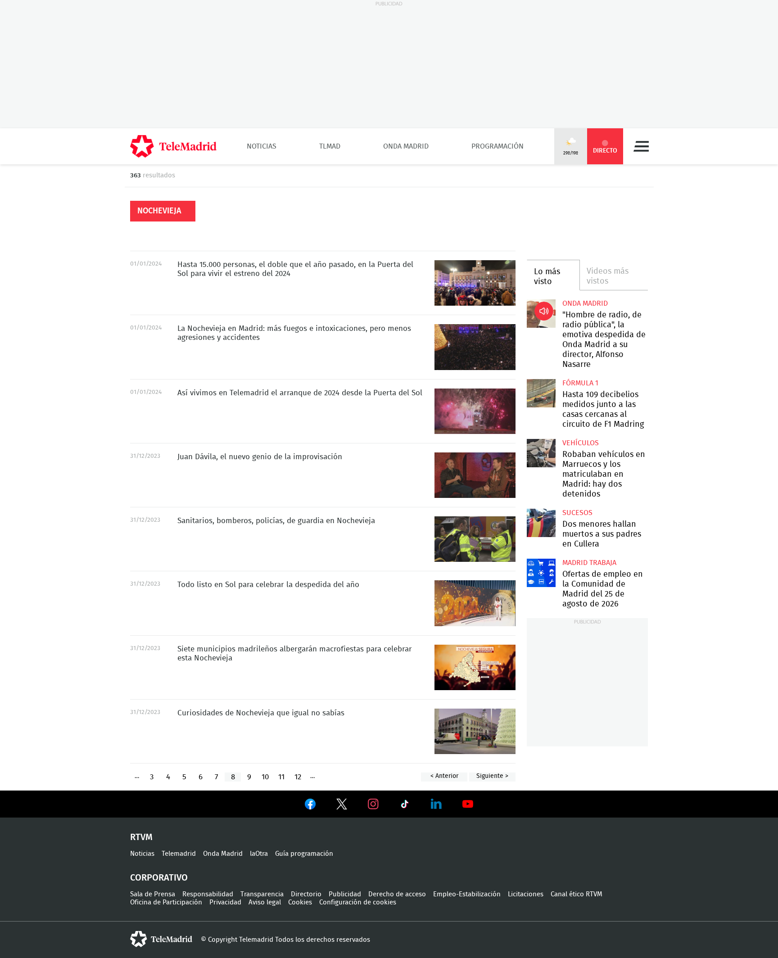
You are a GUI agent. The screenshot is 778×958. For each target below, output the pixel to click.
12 (297, 777)
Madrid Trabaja (589, 562)
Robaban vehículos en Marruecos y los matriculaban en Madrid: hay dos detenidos (541, 453)
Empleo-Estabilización (467, 894)
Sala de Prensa (152, 894)
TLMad (329, 146)
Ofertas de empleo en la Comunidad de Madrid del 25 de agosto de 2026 (541, 573)
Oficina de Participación (166, 902)
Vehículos (580, 443)
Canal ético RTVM (576, 894)
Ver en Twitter (342, 806)
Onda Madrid (406, 146)
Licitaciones (525, 894)
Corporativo (159, 877)
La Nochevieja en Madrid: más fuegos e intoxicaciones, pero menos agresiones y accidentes (475, 347)
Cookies (300, 902)
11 (281, 777)
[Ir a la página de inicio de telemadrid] (173, 146)
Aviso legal (265, 902)
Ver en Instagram (373, 804)
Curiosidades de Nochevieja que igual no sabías (475, 731)
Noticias (261, 146)
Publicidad (345, 894)
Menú (641, 146)
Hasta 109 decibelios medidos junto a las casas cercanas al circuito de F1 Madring (541, 393)
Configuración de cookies (357, 902)
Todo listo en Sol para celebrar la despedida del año (475, 603)
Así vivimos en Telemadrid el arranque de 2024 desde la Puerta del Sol (475, 411)
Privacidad (225, 902)
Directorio (306, 894)
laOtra (259, 853)
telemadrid (161, 939)
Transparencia (262, 894)
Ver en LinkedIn (436, 804)
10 (265, 777)
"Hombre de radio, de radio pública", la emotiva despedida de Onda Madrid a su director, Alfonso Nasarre (541, 313)
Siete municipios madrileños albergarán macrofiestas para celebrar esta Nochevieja (475, 667)
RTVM (141, 837)
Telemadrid (179, 853)
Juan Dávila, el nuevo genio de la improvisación (475, 475)
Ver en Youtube (468, 804)
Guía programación (304, 853)
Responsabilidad (207, 894)
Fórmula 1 (580, 383)
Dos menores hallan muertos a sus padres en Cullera (541, 523)
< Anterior (444, 776)
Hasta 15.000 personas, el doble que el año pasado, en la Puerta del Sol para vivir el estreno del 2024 (475, 283)
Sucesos (577, 512)
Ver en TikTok (405, 806)
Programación (497, 146)
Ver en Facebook (310, 806)
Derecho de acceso (397, 894)
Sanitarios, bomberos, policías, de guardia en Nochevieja (475, 539)
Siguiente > (492, 776)
